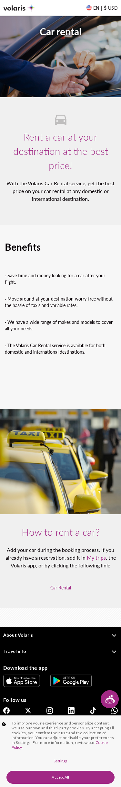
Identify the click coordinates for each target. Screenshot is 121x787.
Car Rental (60, 587)
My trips (96, 557)
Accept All (60, 777)
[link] (21, 681)
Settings (61, 760)
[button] (110, 699)
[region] (60, 751)
